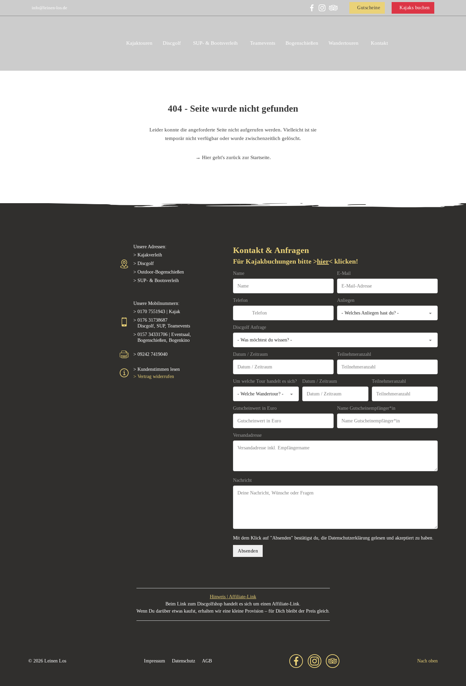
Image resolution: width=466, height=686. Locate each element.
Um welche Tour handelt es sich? (265, 381)
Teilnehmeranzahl (354, 354)
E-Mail (344, 273)
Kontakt (379, 43)
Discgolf (172, 43)
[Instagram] (322, 7)
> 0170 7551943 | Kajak (156, 311)
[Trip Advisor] (333, 7)
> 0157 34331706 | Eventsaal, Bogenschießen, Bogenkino (162, 337)
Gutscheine (368, 7)
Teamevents (262, 43)
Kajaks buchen (414, 7)
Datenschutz (183, 660)
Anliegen (345, 300)
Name (238, 273)
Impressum (154, 660)
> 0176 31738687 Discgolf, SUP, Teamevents (161, 323)
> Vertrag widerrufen (153, 376)
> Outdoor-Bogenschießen (158, 272)
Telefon (240, 300)
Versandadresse (247, 435)
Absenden (248, 551)
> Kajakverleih (147, 254)
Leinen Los (55, 660)
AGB (207, 660)
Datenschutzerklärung (349, 538)
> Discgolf (143, 263)
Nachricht (242, 480)
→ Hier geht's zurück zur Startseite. (233, 157)
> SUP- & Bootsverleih (156, 280)
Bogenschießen (302, 43)
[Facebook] (311, 7)
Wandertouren (344, 43)
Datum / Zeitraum (250, 354)
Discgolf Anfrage (249, 327)
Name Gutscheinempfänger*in (366, 408)
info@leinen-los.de (49, 7)
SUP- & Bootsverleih (215, 43)
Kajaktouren (139, 43)
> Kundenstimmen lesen (156, 369)
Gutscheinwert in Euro (255, 408)
